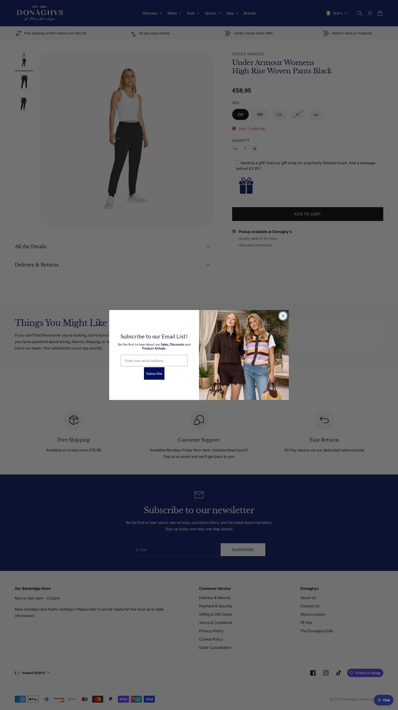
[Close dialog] (283, 316)
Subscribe (154, 373)
